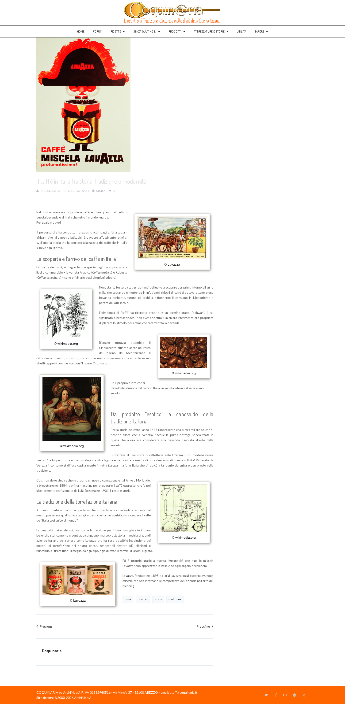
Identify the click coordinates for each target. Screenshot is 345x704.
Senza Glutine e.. (144, 31)
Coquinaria (52, 190)
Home (80, 31)
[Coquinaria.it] (172, 12)
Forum (97, 31)
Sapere (259, 31)
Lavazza (128, 576)
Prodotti (175, 31)
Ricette (116, 31)
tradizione (175, 599)
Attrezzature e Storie (209, 31)
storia (100, 190)
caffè (128, 599)
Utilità (241, 31)
